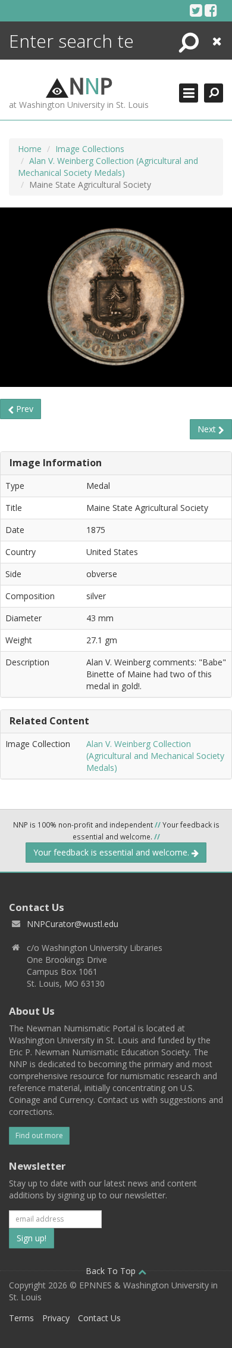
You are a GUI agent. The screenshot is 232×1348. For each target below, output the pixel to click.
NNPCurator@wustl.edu (72, 923)
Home (30, 148)
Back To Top (112, 1270)
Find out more (39, 1135)
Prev (23, 408)
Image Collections (89, 148)
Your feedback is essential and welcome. (112, 852)
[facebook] (211, 10)
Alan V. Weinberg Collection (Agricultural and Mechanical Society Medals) (108, 166)
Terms (21, 1318)
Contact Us (99, 1318)
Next (207, 429)
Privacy (56, 1318)
